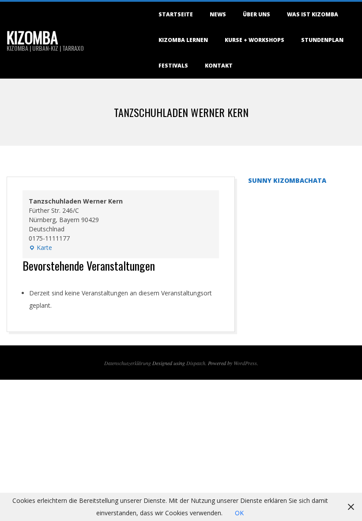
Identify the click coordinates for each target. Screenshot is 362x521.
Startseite (175, 14)
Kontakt (219, 65)
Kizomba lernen (183, 40)
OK (239, 513)
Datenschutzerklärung (127, 362)
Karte (40, 247)
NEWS (218, 14)
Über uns (256, 14)
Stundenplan (322, 40)
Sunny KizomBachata (287, 180)
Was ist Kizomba (312, 14)
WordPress (245, 362)
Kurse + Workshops (254, 40)
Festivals (173, 65)
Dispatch (195, 362)
